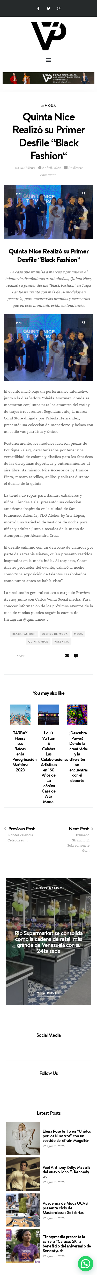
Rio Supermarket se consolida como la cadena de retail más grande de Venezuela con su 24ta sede (48, 942)
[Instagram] (59, 8)
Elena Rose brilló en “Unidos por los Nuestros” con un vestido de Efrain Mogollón (67, 1135)
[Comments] (76, 656)
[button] (48, 59)
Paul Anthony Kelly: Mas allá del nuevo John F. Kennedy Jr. (67, 1171)
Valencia (61, 641)
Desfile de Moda (55, 634)
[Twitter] (48, 8)
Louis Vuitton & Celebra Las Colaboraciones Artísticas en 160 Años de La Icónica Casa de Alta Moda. (54, 767)
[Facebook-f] (38, 8)
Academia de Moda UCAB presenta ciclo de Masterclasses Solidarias (65, 1207)
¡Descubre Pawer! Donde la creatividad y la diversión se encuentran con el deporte (79, 757)
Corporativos (50, 888)
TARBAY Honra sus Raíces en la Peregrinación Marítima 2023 (24, 751)
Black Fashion (24, 634)
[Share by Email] (67, 656)
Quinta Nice (38, 641)
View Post (47, 993)
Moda (50, 105)
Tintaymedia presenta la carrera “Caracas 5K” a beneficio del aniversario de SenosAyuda (67, 1243)
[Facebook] (40, 1047)
